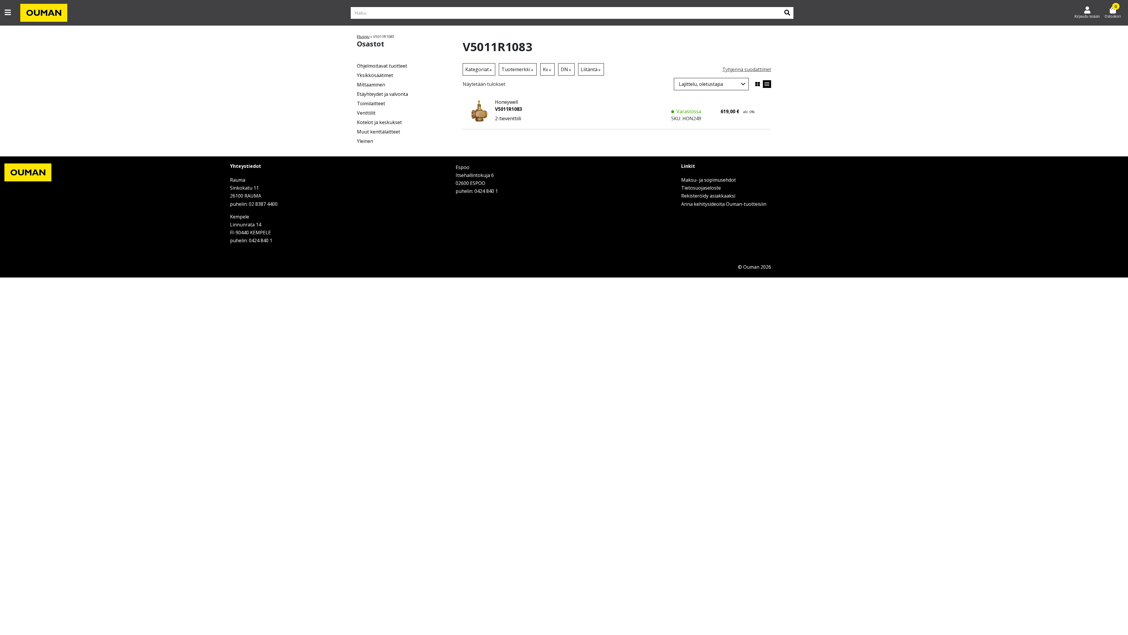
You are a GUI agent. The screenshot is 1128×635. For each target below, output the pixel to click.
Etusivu (363, 36)
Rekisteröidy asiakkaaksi (708, 196)
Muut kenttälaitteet (378, 131)
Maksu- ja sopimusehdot (708, 180)
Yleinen (365, 141)
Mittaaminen (371, 84)
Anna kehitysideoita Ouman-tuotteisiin (723, 204)
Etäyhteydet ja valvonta (382, 94)
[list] (767, 84)
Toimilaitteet (371, 103)
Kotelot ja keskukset (379, 122)
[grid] (757, 84)
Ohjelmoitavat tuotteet (382, 66)
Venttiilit (366, 113)
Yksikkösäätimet (375, 75)
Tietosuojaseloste (701, 188)
